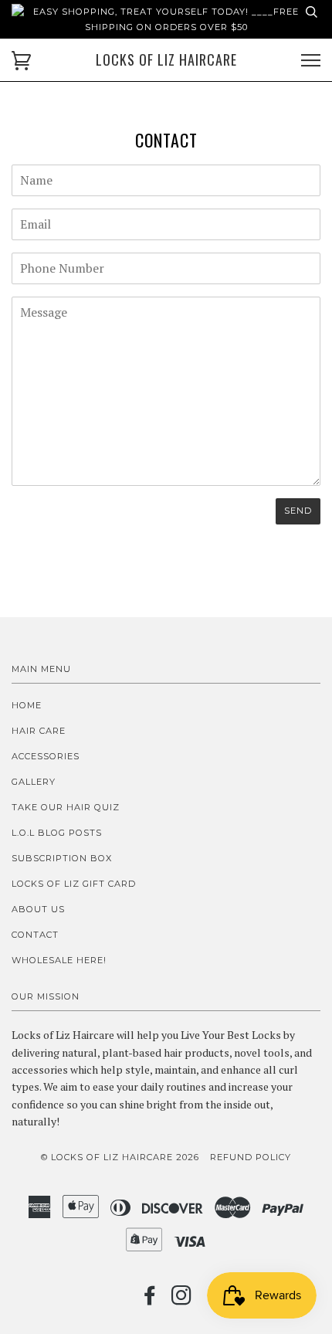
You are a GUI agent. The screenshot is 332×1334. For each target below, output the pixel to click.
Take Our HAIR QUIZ (66, 807)
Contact (35, 934)
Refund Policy (250, 1157)
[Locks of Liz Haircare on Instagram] (181, 1300)
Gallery (34, 781)
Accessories (46, 756)
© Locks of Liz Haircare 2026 (120, 1157)
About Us (38, 909)
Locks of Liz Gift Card (74, 883)
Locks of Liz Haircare (166, 60)
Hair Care (39, 730)
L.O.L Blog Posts (57, 832)
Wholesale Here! (59, 960)
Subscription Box (62, 858)
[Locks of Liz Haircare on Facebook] (150, 1300)
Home (27, 705)
